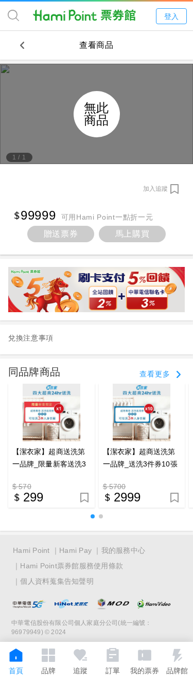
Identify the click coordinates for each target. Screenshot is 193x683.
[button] (93, 516)
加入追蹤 (155, 188)
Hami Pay (75, 550)
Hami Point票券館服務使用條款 (71, 566)
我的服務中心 (123, 550)
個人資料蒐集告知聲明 (57, 581)
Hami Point (31, 550)
